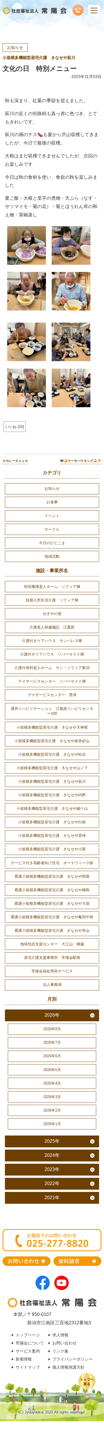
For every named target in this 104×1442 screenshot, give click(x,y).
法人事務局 (52, 984)
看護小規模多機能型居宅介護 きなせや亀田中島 (52, 917)
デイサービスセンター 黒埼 (52, 695)
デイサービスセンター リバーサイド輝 (52, 681)
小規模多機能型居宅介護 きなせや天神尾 (52, 727)
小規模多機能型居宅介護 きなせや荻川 (39, 57)
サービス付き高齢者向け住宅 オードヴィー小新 (52, 863)
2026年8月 (52, 1029)
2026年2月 (52, 1110)
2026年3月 (52, 1097)
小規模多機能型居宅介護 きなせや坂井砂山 (52, 741)
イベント (52, 516)
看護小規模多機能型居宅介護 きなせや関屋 (52, 876)
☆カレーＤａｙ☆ (15, 460)
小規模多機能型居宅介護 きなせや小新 (52, 849)
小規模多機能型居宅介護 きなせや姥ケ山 (52, 808)
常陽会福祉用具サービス (52, 971)
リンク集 (60, 1351)
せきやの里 (52, 614)
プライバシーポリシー (72, 1359)
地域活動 (52, 556)
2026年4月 (52, 1083)
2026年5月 (52, 1070)
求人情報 (60, 1335)
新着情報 (24, 1359)
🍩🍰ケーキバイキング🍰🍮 (80, 460)
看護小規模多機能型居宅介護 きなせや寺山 (52, 930)
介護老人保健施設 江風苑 (52, 627)
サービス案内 (28, 1351)
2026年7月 (52, 1042)
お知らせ (15, 47)
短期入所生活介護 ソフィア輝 (52, 600)
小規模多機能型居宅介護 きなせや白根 (52, 822)
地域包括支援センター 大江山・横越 (52, 944)
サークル (52, 529)
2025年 (52, 1141)
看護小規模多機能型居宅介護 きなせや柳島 (52, 890)
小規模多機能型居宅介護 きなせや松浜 (52, 754)
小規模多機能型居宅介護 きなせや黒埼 (52, 835)
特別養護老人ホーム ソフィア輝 (52, 586)
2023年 (52, 1169)
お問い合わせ (64, 1343)
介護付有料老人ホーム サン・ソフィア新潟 (52, 668)
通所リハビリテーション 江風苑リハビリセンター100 (52, 711)
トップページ (28, 1335)
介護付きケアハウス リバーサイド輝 (52, 654)
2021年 (52, 1197)
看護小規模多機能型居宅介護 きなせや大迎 (52, 903)
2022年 (52, 1183)
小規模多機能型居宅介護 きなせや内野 (52, 795)
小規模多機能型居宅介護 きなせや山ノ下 (52, 768)
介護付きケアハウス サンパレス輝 (52, 641)
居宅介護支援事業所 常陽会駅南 (52, 957)
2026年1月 (52, 1124)
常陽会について (30, 1343)
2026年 (52, 1015)
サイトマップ (28, 1367)
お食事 (52, 502)
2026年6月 (52, 1056)
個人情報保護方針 (68, 1367)
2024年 (52, 1155)
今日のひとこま (52, 543)
